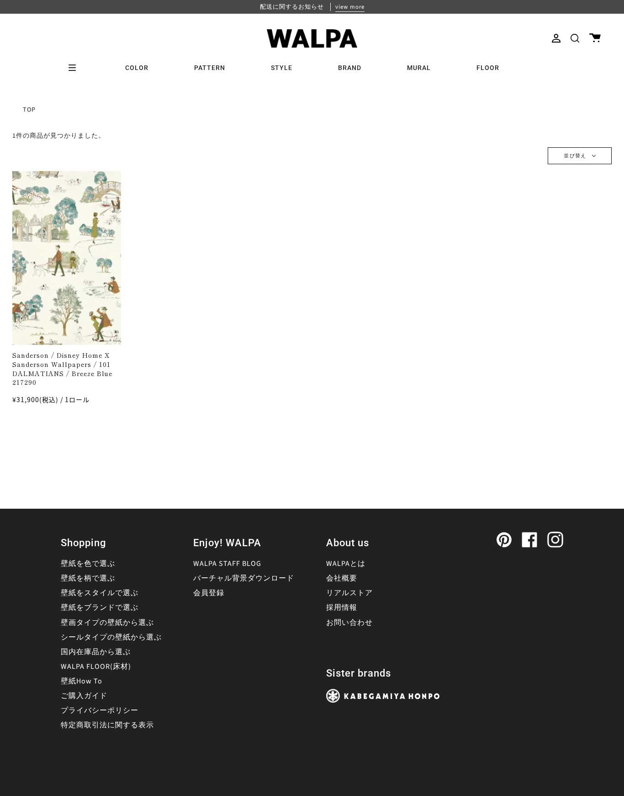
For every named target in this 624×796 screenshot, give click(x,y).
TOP (29, 109)
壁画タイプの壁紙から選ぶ (107, 623)
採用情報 (341, 607)
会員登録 (208, 593)
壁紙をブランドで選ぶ (99, 607)
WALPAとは (345, 564)
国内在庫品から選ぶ (96, 652)
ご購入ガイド (84, 696)
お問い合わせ (349, 623)
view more (350, 7)
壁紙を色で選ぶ (88, 564)
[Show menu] (75, 68)
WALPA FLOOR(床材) (96, 667)
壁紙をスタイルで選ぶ (99, 593)
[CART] (595, 38)
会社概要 (341, 578)
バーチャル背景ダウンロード (243, 578)
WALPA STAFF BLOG (227, 564)
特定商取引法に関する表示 (107, 725)
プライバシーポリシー (99, 710)
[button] (575, 38)
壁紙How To (81, 681)
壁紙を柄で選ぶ (88, 578)
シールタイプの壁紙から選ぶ (111, 637)
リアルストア (349, 593)
